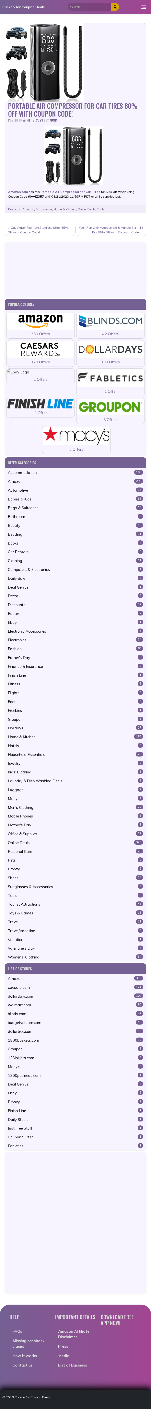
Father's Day (74, 657)
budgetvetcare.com (74, 1022)
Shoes (74, 877)
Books (74, 543)
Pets (74, 860)
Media (63, 1355)
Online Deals (86, 209)
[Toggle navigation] (144, 7)
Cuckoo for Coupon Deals (23, 7)
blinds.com (74, 1013)
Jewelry (74, 763)
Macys (74, 798)
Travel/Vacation (74, 930)
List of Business (72, 1365)
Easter (74, 613)
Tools (100, 209)
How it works (25, 1355)
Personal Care (74, 851)
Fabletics (74, 1146)
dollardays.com (74, 996)
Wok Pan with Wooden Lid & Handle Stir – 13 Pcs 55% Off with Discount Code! (111, 230)
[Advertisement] (75, 269)
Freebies (74, 710)
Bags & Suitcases (74, 507)
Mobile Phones (74, 816)
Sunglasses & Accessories (74, 886)
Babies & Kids (74, 499)
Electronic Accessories (74, 631)
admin (54, 120)
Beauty (74, 525)
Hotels (74, 745)
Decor (74, 595)
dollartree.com (74, 1031)
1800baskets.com (74, 1040)
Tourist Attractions (74, 904)
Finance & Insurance (74, 666)
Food (74, 701)
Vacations (74, 939)
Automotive (44, 209)
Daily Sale (74, 578)
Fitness (74, 684)
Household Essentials (74, 754)
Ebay (74, 622)
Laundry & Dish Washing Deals (74, 781)
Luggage (74, 789)
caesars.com (74, 987)
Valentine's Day (74, 948)
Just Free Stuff (74, 1128)
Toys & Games (74, 913)
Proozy (74, 869)
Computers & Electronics (74, 569)
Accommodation (74, 472)
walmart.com (74, 1005)
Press (63, 1346)
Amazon (28, 209)
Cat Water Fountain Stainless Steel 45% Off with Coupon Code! (38, 230)
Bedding (74, 534)
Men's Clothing (74, 807)
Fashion (74, 648)
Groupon (74, 719)
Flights (74, 692)
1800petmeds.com (74, 1075)
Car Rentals (74, 551)
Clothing (74, 560)
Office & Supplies (74, 833)
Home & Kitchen (64, 209)
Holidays (74, 728)
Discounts (74, 604)
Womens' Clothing (74, 957)
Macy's (74, 1066)
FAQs (17, 1331)
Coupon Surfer (74, 1137)
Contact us (23, 1365)
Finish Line (74, 675)
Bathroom (74, 516)
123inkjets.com (74, 1057)
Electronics (74, 640)
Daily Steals (74, 1119)
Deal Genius (74, 587)
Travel (74, 922)
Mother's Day (74, 825)
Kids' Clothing (74, 772)
